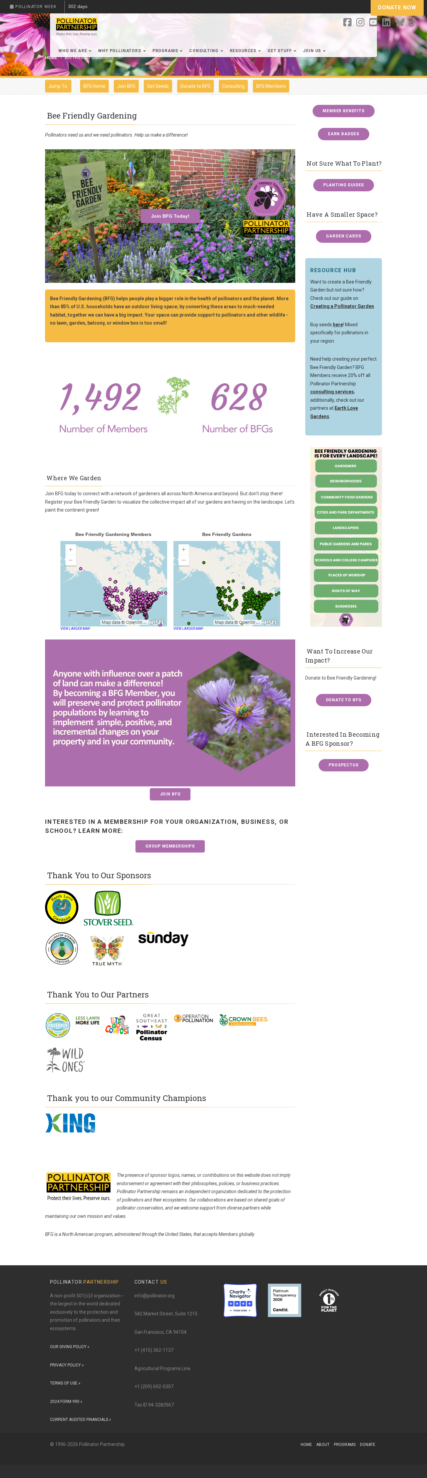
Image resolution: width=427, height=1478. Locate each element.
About (323, 1444)
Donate (367, 1444)
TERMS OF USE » (65, 1383)
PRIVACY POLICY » (67, 1365)
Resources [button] (244, 50)
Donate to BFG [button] (344, 700)
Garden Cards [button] (343, 236)
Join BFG (126, 86)
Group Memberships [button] (170, 846)
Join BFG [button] (170, 794)
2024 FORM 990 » (66, 1401)
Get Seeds (158, 86)
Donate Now (397, 7)
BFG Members (271, 86)
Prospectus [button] (343, 765)
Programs (345, 1444)
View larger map (75, 628)
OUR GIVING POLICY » (69, 1346)
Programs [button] (165, 50)
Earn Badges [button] (343, 134)
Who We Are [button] (73, 50)
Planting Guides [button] (343, 185)
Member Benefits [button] (344, 111)
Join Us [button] (312, 50)
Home (306, 1444)
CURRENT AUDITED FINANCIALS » (80, 1419)
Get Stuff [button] (280, 50)
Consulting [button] (204, 50)
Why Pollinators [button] (120, 50)
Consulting (233, 86)
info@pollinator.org (154, 1295)
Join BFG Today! (170, 216)
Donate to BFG (195, 86)
